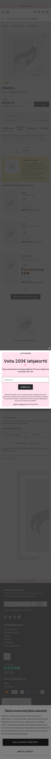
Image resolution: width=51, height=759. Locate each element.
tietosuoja (22, 404)
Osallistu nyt (25, 387)
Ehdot (15, 404)
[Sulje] (49, 348)
